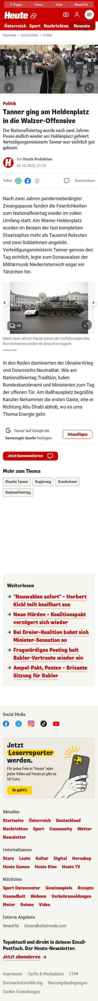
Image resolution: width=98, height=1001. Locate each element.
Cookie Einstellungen (21, 991)
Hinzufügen (78, 434)
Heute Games (16, 867)
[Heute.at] (16, 15)
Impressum (12, 974)
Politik (47, 35)
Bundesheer (67, 481)
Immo (38, 4)
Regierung (43, 481)
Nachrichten (29, 35)
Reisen (27, 904)
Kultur (42, 858)
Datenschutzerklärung (23, 983)
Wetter (84, 829)
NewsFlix (81, 4)
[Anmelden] (77, 14)
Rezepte (86, 888)
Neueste (82, 26)
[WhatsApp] (18, 180)
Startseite (9, 35)
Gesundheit (14, 896)
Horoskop (81, 858)
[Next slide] (93, 302)
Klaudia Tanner (16, 481)
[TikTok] (44, 723)
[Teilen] (37, 180)
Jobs (58, 4)
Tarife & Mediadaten (46, 974)
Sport (35, 26)
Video (44, 904)
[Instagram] (31, 723)
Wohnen (38, 896)
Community (60, 829)
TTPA (73, 974)
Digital (60, 858)
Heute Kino (46, 867)
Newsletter (14, 837)
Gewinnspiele (58, 888)
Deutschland (68, 820)
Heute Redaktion (37, 159)
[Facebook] (28, 180)
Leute (24, 858)
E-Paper (16, 4)
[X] (18, 723)
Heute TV (71, 867)
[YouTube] (56, 723)
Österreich (15, 26)
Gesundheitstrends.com (45, 926)
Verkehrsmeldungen (71, 896)
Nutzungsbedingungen (67, 983)
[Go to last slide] (4, 302)
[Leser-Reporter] (66, 14)
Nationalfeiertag (18, 492)
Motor (9, 904)
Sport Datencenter (21, 888)
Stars (8, 858)
